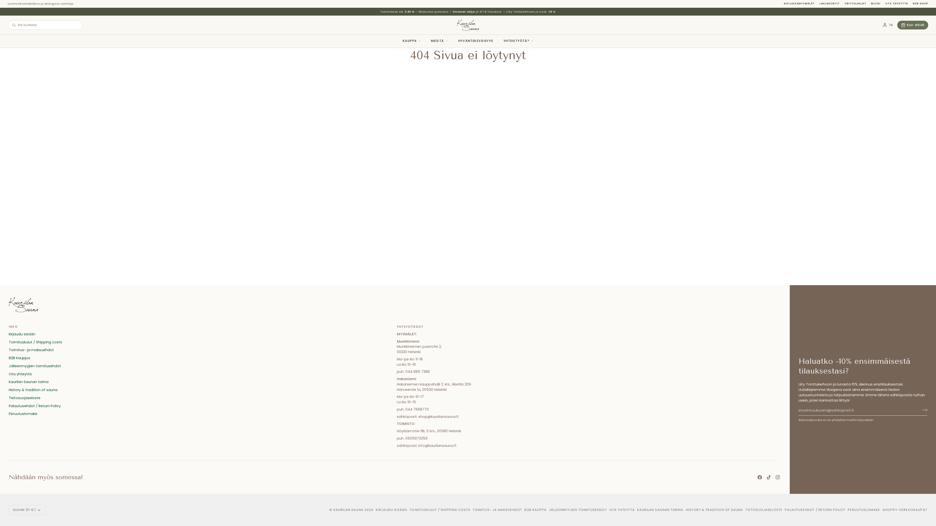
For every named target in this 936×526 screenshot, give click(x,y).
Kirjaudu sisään (22, 334)
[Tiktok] (769, 477)
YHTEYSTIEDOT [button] (410, 326)
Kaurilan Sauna (348, 509)
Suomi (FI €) (24, 509)
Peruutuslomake (23, 413)
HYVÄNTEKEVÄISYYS (475, 41)
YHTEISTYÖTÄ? (517, 41)
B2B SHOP (920, 3)
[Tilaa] (923, 410)
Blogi (875, 3)
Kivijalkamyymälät (799, 3)
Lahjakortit (829, 3)
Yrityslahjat (855, 3)
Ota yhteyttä (896, 3)
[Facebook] (760, 477)
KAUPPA (410, 41)
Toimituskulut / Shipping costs (35, 342)
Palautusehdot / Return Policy (35, 406)
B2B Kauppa (19, 358)
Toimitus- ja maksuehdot (31, 350)
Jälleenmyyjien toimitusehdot (35, 366)
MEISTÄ (437, 41)
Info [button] (13, 326)
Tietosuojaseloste (24, 397)
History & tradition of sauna (33, 389)
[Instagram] (778, 477)
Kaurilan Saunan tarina (29, 381)
